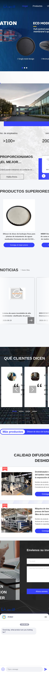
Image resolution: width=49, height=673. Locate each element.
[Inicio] (9, 6)
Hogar (25, 6)
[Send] (46, 669)
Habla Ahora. (11, 177)
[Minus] (45, 617)
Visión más (26, 270)
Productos (37, 6)
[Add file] (3, 669)
